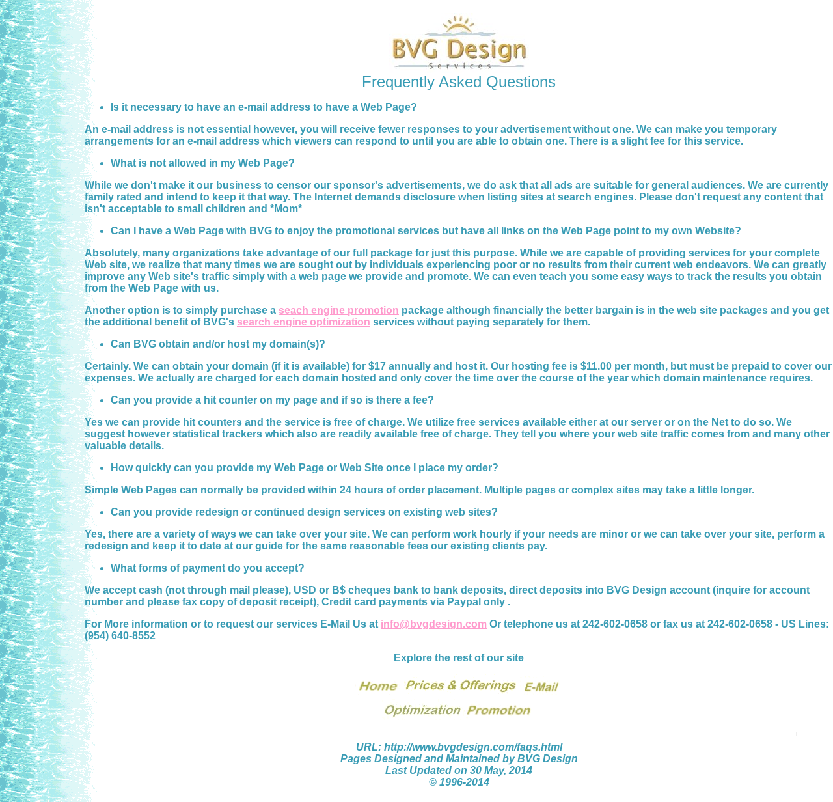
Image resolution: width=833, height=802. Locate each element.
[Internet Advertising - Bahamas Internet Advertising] (460, 692)
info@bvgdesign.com (434, 623)
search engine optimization (303, 321)
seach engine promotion (339, 310)
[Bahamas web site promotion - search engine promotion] (500, 717)
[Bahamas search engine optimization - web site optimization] (423, 717)
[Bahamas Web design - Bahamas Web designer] (378, 692)
